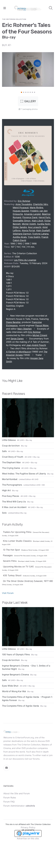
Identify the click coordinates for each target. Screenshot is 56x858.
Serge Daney (17, 338)
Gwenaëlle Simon (21, 220)
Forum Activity (12, 524)
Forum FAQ (9, 801)
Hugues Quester (21, 210)
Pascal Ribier (41, 325)
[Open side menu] (4, 8)
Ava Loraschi (34, 227)
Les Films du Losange (25, 260)
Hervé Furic (44, 217)
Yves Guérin (34, 237)
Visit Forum (8, 593)
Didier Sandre (20, 227)
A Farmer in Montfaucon (18, 351)
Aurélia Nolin (43, 224)
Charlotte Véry (40, 204)
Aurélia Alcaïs (20, 237)
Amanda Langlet (32, 214)
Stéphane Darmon (22, 233)
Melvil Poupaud (21, 207)
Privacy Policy (28, 827)
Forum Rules (9, 797)
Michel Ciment (39, 335)
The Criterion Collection (14, 19)
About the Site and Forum (16, 793)
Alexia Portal (28, 230)
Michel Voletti (29, 224)
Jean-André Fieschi (36, 345)
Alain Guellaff (43, 230)
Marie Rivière (36, 207)
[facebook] (6, 768)
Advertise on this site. (28, 838)
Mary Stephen (24, 328)
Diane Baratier (13, 322)
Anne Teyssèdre (23, 204)
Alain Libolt (37, 220)
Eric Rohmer (24, 201)
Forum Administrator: (19, 805)
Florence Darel (29, 217)
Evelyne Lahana (40, 233)
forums (36, 759)
